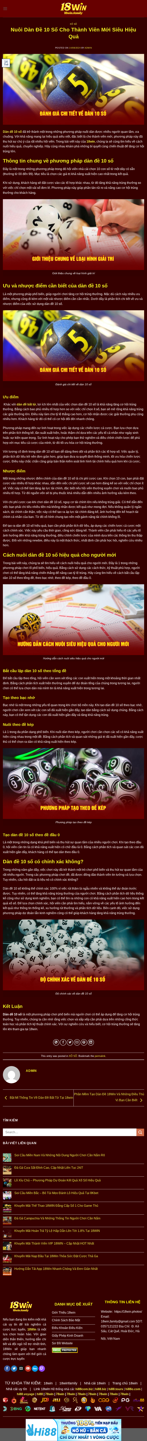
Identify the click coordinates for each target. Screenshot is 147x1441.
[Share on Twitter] (70, 1042)
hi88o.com (132, 1389)
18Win (31, 1329)
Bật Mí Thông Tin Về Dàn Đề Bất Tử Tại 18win (41, 1097)
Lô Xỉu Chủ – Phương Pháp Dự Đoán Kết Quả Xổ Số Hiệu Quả (57, 1180)
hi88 (40, 1394)
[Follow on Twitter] (14, 1368)
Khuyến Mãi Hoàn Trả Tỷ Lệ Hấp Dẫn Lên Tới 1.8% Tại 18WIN (57, 1230)
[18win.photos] (73, 8)
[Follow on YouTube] (28, 1368)
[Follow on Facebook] (7, 1368)
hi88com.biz (84, 1389)
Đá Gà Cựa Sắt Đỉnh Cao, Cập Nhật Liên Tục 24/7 (48, 1167)
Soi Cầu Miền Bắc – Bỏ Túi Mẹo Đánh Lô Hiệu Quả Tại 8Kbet (56, 1193)
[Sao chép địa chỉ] (123, 1337)
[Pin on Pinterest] (84, 1042)
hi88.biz (100, 1389)
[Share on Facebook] (63, 1042)
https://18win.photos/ (128, 1311)
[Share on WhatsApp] (56, 1042)
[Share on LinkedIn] (91, 1042)
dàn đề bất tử (26, 404)
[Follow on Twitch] (42, 1368)
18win (91, 141)
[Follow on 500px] (35, 1368)
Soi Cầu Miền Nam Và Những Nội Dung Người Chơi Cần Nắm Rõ (59, 1155)
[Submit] (140, 1132)
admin (88, 48)
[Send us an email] (21, 1368)
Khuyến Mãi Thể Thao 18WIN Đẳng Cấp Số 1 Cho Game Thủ (56, 1205)
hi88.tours (116, 1389)
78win (49, 1394)
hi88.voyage (25, 1394)
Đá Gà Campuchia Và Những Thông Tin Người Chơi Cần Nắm (57, 1218)
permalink (100, 1056)
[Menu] (5, 8)
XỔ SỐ (73, 24)
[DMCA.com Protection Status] (65, 1350)
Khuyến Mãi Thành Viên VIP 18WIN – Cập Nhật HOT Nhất (54, 1243)
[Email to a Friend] (77, 1042)
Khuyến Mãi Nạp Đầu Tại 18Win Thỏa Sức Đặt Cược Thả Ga (56, 1256)
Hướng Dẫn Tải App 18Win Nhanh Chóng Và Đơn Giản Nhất (56, 1268)
